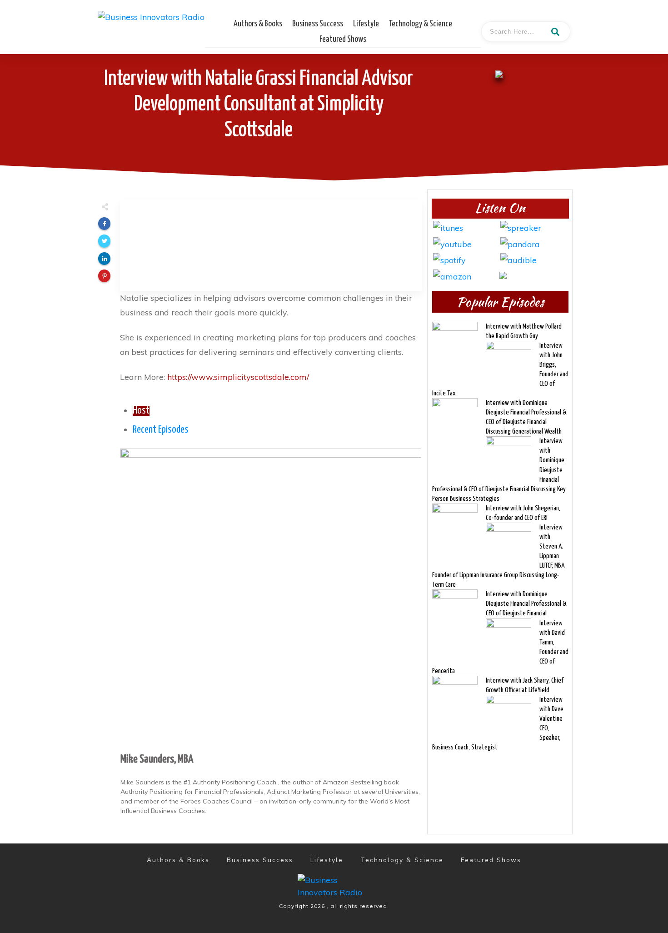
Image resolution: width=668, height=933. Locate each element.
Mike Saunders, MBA (156, 759)
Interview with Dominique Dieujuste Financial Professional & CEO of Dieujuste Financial (526, 604)
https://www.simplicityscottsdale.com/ (238, 377)
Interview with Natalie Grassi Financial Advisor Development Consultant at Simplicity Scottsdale (258, 105)
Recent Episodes (161, 430)
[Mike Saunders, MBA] (270, 598)
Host (141, 411)
